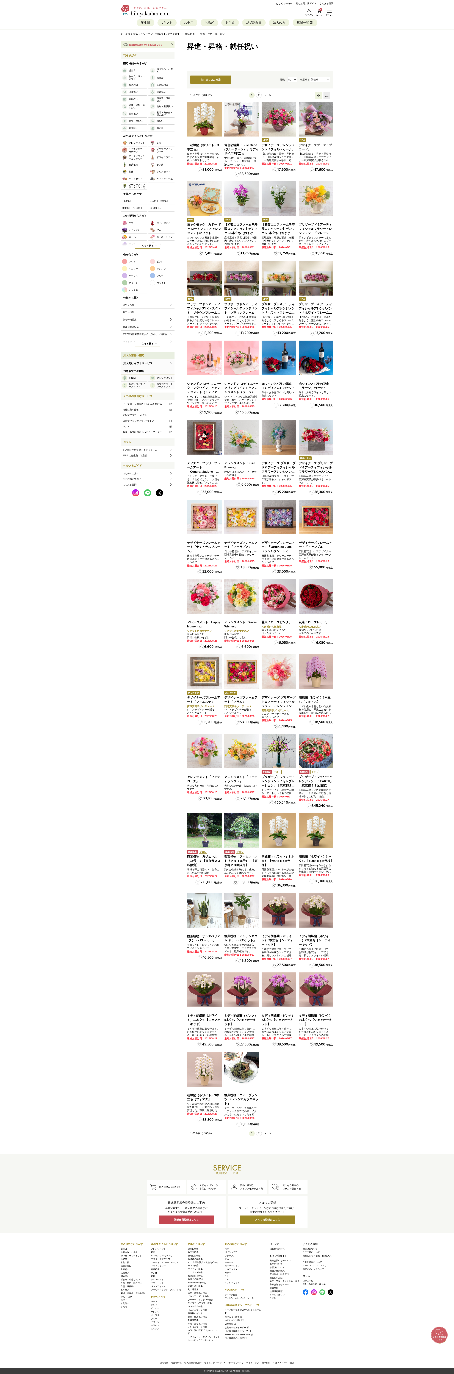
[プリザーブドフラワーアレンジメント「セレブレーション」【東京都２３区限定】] (279, 751)
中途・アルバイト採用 (283, 1362)
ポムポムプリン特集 (197, 1310)
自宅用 (124, 1307)
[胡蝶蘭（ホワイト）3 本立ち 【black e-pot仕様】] (316, 830)
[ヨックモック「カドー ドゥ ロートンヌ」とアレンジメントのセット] (204, 198)
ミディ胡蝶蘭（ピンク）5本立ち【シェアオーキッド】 (241, 1020)
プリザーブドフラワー (161, 1259)
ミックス (155, 1329)
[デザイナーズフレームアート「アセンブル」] (316, 517)
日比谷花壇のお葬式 (234, 1338)
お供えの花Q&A (195, 1279)
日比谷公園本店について (236, 1331)
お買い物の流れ (277, 1271)
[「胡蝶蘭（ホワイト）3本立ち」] (204, 119)
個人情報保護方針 (192, 1362)
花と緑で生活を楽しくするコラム (140, 450)
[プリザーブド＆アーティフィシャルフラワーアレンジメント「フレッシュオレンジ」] (316, 198)
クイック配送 (231, 1295)
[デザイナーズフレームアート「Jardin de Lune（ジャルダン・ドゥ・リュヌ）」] (279, 517)
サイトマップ (252, 1362)
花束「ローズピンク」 (277, 622)
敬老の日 (125, 1262)
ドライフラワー (158, 1266)
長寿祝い (125, 1290)
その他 (273, 1298)
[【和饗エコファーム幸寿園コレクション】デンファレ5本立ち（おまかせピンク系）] (241, 198)
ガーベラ (229, 1262)
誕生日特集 (193, 1249)
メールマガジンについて (314, 1265)
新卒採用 (266, 1362)
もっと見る (147, 245)
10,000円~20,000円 (132, 208)
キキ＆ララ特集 (195, 1306)
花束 (153, 1252)
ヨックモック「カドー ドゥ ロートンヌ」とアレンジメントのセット (204, 229)
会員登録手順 (276, 1291)
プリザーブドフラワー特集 (200, 1300)
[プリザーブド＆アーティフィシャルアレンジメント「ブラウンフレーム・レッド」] (204, 278)
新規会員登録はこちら (186, 1219)
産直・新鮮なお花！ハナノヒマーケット (143, 432)
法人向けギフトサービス (138, 363)
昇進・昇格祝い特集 (197, 1324)
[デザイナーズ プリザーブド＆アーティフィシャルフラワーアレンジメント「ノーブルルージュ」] (316, 437)
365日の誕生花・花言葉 (135, 455)
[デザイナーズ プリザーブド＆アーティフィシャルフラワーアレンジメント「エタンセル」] (279, 671)
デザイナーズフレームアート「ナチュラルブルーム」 (203, 547)
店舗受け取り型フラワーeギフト (139, 420)
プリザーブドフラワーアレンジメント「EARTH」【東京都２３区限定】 (316, 781)
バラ (227, 1249)
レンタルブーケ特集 (197, 1327)
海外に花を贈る (131, 409)
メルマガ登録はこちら (267, 1219)
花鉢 (153, 1276)
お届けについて (277, 1267)
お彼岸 (124, 1259)
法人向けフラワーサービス (200, 1340)
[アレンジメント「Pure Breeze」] (241, 437)
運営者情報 (176, 1362)
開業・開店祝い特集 (197, 1317)
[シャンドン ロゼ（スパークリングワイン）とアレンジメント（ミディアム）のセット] (204, 358)
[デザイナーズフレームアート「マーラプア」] (241, 517)
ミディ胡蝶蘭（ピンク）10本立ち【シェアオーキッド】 (315, 1020)
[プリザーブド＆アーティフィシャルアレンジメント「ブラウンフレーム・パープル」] (241, 278)
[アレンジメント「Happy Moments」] (204, 596)
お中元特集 (193, 1252)
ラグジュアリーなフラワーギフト (204, 1337)
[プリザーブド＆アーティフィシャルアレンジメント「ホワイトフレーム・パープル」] (316, 278)
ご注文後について (311, 1252)
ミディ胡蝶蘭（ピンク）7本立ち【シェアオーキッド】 (278, 1020)
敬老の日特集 (194, 1256)
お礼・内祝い (127, 1297)
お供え (230, 22)
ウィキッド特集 (195, 1269)
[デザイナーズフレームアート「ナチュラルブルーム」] (204, 517)
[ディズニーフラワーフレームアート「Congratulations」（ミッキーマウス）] (204, 437)
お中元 (188, 22)
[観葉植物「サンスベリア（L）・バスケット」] (204, 910)
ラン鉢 (154, 1273)
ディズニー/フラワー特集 (200, 1303)
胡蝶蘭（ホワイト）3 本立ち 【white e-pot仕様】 (278, 861)
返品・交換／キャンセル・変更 (285, 1281)
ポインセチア (231, 1252)
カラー (228, 1273)
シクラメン (230, 1256)
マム (227, 1259)
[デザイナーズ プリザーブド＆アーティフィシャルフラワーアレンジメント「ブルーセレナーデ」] (279, 437)
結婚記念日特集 (195, 1286)
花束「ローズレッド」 (314, 622)
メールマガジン (277, 1295)
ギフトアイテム (158, 1286)
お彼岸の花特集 (195, 1259)
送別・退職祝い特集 (197, 1293)
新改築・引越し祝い (130, 1279)
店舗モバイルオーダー (235, 1327)
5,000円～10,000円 (159, 201)
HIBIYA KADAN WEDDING (237, 1335)
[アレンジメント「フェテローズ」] (204, 751)
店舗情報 (229, 1324)
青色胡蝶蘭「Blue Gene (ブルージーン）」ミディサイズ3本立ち (241, 149)
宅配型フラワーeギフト (135, 415)
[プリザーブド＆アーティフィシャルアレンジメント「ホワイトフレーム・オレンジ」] (279, 278)
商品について (276, 1264)
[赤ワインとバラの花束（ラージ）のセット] (316, 358)
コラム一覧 (308, 1281)
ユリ (227, 1279)
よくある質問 (326, 3)
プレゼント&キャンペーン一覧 (239, 1298)
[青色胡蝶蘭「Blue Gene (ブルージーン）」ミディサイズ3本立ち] (241, 119)
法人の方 (279, 22)
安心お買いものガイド (280, 1260)
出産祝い (125, 1269)
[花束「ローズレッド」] (316, 596)
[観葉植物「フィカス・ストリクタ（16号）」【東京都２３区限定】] (241, 830)
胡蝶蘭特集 (193, 1320)
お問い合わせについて (313, 1269)
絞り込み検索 (213, 79)
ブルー (154, 1319)
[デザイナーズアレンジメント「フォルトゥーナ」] (279, 119)
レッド (154, 1301)
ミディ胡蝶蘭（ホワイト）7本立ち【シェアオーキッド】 (315, 940)
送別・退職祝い (128, 1286)
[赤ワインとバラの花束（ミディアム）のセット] (279, 358)
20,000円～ (155, 208)
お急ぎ (209, 22)
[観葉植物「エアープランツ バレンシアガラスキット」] (241, 1069)
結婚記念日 (253, 22)
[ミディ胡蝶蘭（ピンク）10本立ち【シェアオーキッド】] (316, 989)
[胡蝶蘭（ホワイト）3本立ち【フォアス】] (204, 1069)
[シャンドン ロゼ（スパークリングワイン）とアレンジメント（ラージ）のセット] (241, 358)
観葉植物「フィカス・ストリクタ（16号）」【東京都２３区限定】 (241, 861)
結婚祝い (125, 1273)
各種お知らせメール (279, 1284)
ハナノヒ (127, 426)
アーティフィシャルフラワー (165, 1262)
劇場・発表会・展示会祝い (133, 1293)
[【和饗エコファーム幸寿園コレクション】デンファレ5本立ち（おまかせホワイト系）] (279, 198)
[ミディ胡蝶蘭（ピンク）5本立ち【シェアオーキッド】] (241, 989)
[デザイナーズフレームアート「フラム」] (241, 671)
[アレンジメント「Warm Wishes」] (241, 596)
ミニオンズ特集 (195, 1272)
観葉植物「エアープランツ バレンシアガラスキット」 (241, 1099)
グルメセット (157, 1279)
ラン (227, 1276)
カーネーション (232, 1266)
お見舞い (125, 1303)
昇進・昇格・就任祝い (131, 1283)
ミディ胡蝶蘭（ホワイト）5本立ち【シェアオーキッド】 (277, 940)
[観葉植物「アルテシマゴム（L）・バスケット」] (241, 910)
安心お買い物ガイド (306, 3)
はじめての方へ (284, 3)
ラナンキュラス (232, 1283)
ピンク (154, 1305)
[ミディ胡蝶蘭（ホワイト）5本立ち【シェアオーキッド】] (279, 910)
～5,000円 (127, 201)
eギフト (167, 22)
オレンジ (155, 1312)
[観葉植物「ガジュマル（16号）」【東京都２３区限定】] (204, 830)
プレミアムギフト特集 (198, 1296)
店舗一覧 (303, 22)
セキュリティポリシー (215, 1362)
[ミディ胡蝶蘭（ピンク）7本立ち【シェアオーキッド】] (279, 989)
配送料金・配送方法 (279, 1274)
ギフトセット (157, 1283)
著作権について (235, 1362)
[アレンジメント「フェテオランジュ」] (241, 751)
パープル (155, 1315)
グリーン (155, 1322)
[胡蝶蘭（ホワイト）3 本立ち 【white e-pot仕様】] (279, 830)
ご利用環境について (312, 1262)
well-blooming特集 (197, 1283)
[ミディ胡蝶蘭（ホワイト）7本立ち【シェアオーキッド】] (316, 910)
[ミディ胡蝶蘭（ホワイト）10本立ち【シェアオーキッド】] (204, 989)
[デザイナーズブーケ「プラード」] (316, 119)
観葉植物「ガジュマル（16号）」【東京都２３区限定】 (203, 861)
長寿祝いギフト (195, 1313)
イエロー (155, 1308)
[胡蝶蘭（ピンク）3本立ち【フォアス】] (316, 671)
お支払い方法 (276, 1278)
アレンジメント (158, 1249)
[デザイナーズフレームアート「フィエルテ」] (204, 671)
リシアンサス (231, 1269)
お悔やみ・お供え (129, 1252)
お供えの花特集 (195, 1276)
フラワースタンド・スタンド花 (166, 1290)
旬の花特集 (193, 1289)
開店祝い (125, 1276)
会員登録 (274, 1288)
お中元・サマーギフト (131, 1256)
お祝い (124, 1300)
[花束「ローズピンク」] (279, 596)
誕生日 (145, 22)
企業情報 (164, 1362)
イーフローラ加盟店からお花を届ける (142, 404)
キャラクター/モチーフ (162, 1256)
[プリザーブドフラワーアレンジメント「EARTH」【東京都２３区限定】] (316, 751)
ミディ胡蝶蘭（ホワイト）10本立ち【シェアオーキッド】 (203, 1020)
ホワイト (155, 1325)
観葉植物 (155, 1269)
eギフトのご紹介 (233, 1320)
